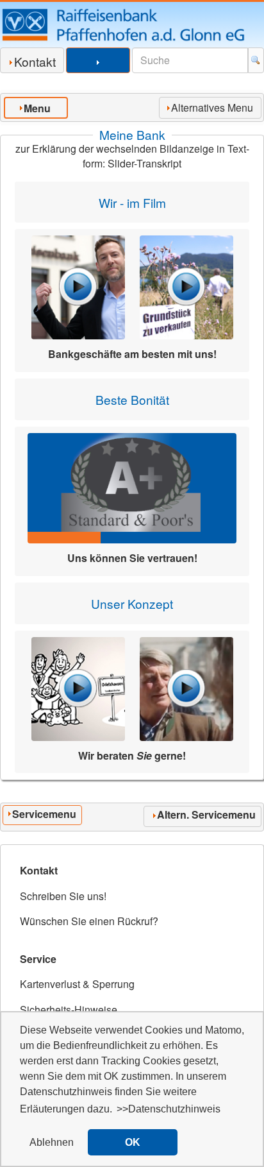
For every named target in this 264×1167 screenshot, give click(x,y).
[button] (51, 1142)
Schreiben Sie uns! (63, 896)
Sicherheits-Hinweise (68, 1009)
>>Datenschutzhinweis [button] (168, 1108)
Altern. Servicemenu (206, 814)
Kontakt (35, 61)
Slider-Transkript (144, 163)
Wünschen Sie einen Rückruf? (89, 921)
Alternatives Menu (212, 108)
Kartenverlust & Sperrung (77, 983)
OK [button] (132, 1142)
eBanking (98, 71)
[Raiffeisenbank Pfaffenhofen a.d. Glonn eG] (132, 24)
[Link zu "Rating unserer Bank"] (132, 488)
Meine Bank (132, 134)
